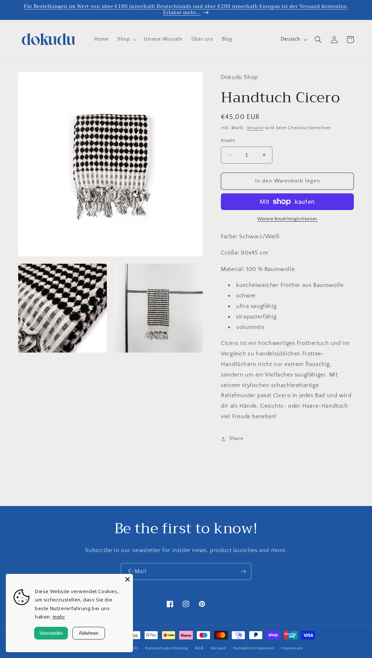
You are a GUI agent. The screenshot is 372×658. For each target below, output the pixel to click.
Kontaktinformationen (253, 648)
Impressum (292, 648)
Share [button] (236, 438)
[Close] (127, 579)
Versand (255, 128)
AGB (199, 648)
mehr (59, 616)
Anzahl (228, 140)
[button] (126, 39)
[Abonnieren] (243, 571)
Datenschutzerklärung (166, 648)
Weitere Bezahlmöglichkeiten (287, 219)
